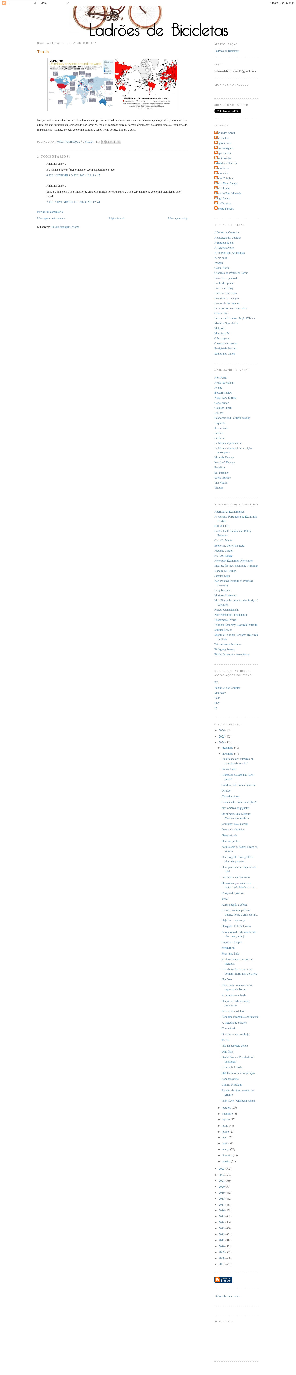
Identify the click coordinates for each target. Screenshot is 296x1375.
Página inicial (116, 218)
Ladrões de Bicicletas (226, 51)
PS (216, 708)
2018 (222, 1198)
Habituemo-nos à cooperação (238, 1073)
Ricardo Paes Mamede (228, 193)
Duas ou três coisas (225, 293)
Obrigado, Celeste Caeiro (236, 926)
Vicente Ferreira (224, 208)
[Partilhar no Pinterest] (119, 142)
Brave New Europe (225, 398)
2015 (222, 1216)
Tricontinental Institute (227, 644)
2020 (222, 1186)
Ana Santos (222, 138)
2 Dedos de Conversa (226, 232)
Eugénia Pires (223, 143)
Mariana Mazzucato (225, 595)
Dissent (218, 413)
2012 (222, 1234)
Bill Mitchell (221, 526)
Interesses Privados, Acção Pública (234, 318)
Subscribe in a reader (227, 1296)
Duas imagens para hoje (235, 1034)
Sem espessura (230, 1079)
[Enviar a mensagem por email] (103, 142)
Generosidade (229, 835)
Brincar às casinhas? (233, 1011)
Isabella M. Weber (225, 571)
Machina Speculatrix (226, 323)
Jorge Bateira (223, 153)
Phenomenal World (225, 620)
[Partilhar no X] (111, 142)
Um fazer (227, 979)
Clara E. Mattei (223, 540)
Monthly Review (224, 457)
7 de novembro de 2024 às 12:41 (73, 202)
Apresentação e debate (234, 904)
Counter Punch (223, 408)
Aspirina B (220, 258)
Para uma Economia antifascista (240, 1017)
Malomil (219, 328)
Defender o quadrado (226, 278)
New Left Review (224, 462)
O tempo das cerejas (226, 343)
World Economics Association (231, 654)
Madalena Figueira (226, 163)
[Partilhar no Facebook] (115, 142)
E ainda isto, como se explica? (239, 802)
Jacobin (218, 433)
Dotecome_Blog (223, 288)
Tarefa (225, 1040)
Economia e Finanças (226, 298)
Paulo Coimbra (224, 178)
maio (225, 1137)
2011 (222, 1240)
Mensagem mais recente (51, 218)
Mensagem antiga (178, 218)
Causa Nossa (221, 268)
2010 (222, 1246)
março (226, 1149)
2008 (222, 1258)
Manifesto (220, 693)
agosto (226, 1119)
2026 (222, 730)
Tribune (218, 487)
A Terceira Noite (224, 247)
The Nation (220, 482)
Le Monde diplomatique (228, 443)
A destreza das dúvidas (227, 237)
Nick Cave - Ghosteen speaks (238, 1100)
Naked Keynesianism (226, 609)
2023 (222, 1169)
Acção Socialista (223, 382)
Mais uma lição (230, 953)
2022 (222, 1175)
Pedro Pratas (222, 188)
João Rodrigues (224, 148)
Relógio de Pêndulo (225, 348)
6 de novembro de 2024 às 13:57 (73, 175)
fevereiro (227, 1155)
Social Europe (222, 477)
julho (225, 1125)
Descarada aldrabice (233, 829)
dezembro (228, 747)
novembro (228, 753)
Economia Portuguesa (226, 303)
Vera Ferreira (223, 203)
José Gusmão (223, 158)
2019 (222, 1193)
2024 (222, 742)
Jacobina (219, 438)
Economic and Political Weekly (232, 418)
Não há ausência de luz (235, 1045)
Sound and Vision (224, 353)
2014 (222, 1222)
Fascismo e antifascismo (236, 877)
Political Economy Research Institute (235, 625)
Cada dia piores (231, 796)
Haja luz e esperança (233, 920)
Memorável (228, 947)
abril (225, 1143)
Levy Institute (222, 590)
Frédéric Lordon (223, 550)
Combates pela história (235, 824)
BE (216, 682)
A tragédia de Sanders (234, 1022)
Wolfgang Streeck (224, 649)
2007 (222, 1264)
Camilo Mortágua (232, 1084)
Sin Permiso (221, 472)
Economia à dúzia (232, 1067)
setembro (228, 1113)
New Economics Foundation (230, 615)
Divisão (226, 790)
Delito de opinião (224, 283)
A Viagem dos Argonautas (229, 253)
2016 (222, 1210)
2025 (222, 736)
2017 (222, 1204)
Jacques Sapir (222, 576)
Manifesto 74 (222, 333)
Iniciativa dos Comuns (227, 688)
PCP (217, 698)
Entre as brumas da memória (230, 308)
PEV (217, 703)
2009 (222, 1252)
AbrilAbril (220, 377)
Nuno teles (221, 173)
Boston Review (223, 392)
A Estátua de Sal (224, 242)
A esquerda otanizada (234, 995)
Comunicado (229, 1028)
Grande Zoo (221, 313)
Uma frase (227, 1051)
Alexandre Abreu (225, 133)
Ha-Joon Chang (223, 555)
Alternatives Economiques (229, 511)
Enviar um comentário (50, 212)
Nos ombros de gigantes (235, 808)
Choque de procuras (233, 893)
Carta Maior (221, 403)
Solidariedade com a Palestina (239, 785)
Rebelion (219, 467)
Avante (218, 387)
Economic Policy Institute (229, 545)
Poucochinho (229, 769)
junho (226, 1131)
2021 (222, 1180)
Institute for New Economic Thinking (236, 566)
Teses (225, 898)
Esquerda (219, 423)
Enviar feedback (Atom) (65, 227)
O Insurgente (221, 338)
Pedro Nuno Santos (226, 183)
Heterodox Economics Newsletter (233, 560)
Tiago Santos (223, 198)
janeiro (226, 1161)
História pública (231, 841)
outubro (227, 1107)
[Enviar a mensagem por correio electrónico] (98, 142)
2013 (222, 1228)
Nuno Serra (222, 168)
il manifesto (221, 428)
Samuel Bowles (223, 630)
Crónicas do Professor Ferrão (231, 273)
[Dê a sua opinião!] (107, 142)
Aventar (218, 263)
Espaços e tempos (232, 942)
